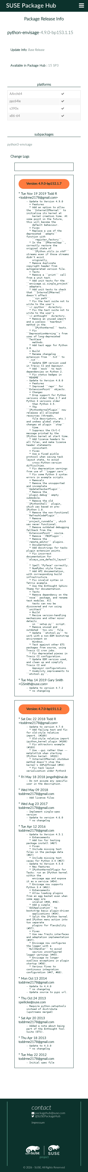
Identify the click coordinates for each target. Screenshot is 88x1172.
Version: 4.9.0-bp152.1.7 (44, 183)
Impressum (38, 1122)
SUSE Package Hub (31, 6)
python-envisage (23, 33)
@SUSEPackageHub (47, 1116)
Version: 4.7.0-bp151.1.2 (44, 709)
